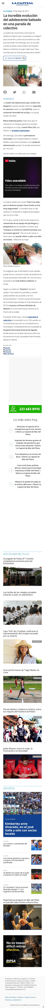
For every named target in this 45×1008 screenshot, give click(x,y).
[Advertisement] (22, 379)
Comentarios (8, 99)
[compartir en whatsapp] (27, 92)
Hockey (5, 841)
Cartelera (20, 997)
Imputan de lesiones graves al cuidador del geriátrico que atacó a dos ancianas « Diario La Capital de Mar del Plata (25, 444)
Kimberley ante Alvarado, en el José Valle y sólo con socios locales (21, 829)
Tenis (5, 870)
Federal (6, 885)
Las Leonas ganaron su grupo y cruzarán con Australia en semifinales (16, 860)
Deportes (37, 757)
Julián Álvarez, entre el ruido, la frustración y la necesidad (17, 749)
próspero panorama (20, 130)
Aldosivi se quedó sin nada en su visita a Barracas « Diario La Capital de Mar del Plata (25, 484)
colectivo (7, 350)
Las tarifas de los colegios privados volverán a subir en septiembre (19, 593)
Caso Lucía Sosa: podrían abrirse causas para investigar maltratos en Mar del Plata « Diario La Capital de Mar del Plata (25, 470)
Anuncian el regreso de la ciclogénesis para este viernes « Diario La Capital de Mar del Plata (25, 430)
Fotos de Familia (10, 997)
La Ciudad (7, 11)
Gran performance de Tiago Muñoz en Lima (21, 671)
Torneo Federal (10, 819)
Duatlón (37, 717)
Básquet (37, 907)
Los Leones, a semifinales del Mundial (15, 844)
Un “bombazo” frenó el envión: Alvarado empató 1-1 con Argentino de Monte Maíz (15, 889)
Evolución (7, 352)
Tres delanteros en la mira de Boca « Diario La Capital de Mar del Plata (25, 457)
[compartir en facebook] (8, 92)
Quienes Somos (30, 997)
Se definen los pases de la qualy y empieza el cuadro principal (16, 874)
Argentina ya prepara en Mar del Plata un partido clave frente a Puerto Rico (21, 901)
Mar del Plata (9, 354)
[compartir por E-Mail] (37, 92)
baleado (7, 348)
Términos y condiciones (13, 1000)
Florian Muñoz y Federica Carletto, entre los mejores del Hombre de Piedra (22, 710)
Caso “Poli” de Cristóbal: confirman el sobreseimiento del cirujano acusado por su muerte (20, 633)
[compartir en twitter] (17, 92)
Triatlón (37, 678)
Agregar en (15, 58)
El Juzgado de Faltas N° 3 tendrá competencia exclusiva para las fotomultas (18, 561)
